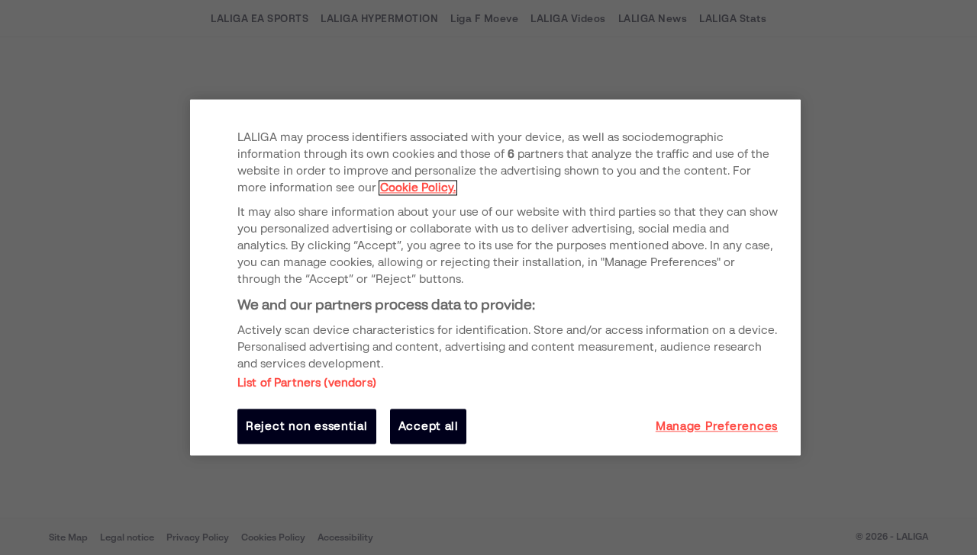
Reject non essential (307, 426)
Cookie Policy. (418, 187)
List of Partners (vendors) (306, 383)
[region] (495, 277)
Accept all (428, 426)
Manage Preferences (717, 426)
